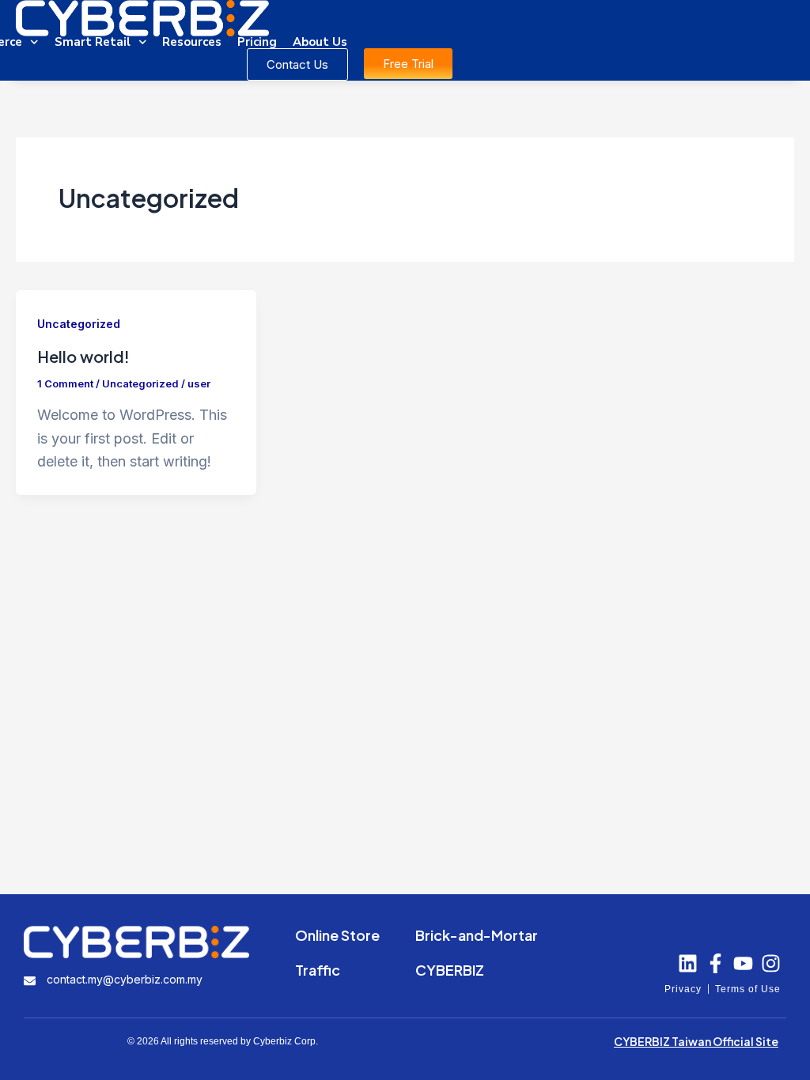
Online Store (337, 935)
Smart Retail (93, 42)
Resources (191, 42)
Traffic (317, 970)
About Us (320, 42)
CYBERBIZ (449, 970)
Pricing (257, 42)
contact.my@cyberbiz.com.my (124, 979)
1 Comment (65, 383)
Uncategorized (78, 323)
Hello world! (83, 356)
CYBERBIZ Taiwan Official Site (696, 1041)
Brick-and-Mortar (476, 935)
